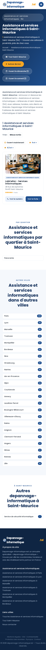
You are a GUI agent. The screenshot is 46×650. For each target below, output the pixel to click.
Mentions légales (14, 637)
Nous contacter (9, 624)
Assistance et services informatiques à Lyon (22, 577)
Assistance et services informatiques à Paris (22, 573)
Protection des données (15, 639)
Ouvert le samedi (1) (17, 78)
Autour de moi (14, 64)
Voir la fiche (33, 199)
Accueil (5, 47)
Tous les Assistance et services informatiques (22, 616)
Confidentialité (32, 637)
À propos (29, 639)
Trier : (5, 135)
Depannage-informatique (21, 4)
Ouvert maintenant (15, 142)
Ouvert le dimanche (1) (18, 71)
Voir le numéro (16, 199)
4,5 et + (10, 147)
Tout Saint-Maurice (17, 57)
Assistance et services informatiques (25, 47)
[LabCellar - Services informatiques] (23, 164)
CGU (23, 637)
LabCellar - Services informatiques (16, 182)
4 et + (34, 142)
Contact (37, 639)
